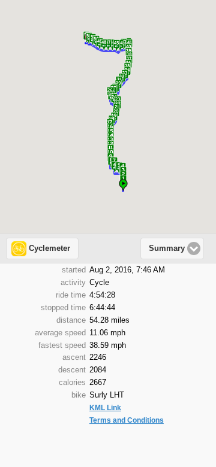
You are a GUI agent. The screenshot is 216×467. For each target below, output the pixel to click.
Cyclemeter (49, 248)
